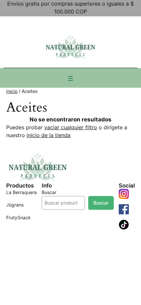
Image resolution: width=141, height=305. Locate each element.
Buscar (49, 192)
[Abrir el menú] (70, 78)
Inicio (11, 91)
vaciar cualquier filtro (70, 127)
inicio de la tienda (48, 135)
